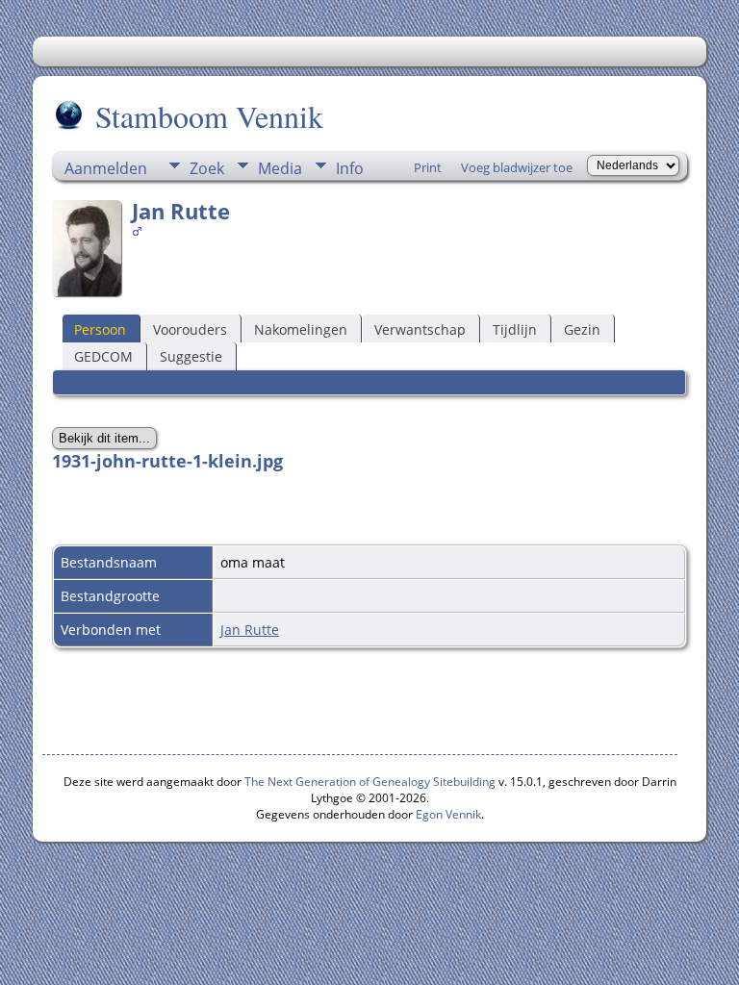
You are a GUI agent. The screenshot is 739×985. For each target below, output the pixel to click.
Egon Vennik (448, 814)
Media (280, 168)
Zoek (207, 168)
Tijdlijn (515, 329)
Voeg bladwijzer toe (517, 167)
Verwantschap (420, 329)
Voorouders (190, 329)
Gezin (582, 329)
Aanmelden (105, 168)
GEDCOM (103, 356)
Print (428, 167)
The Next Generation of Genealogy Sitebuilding (370, 781)
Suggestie (191, 356)
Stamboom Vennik (209, 116)
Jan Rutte (249, 629)
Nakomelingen (300, 329)
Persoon (100, 329)
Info (350, 168)
